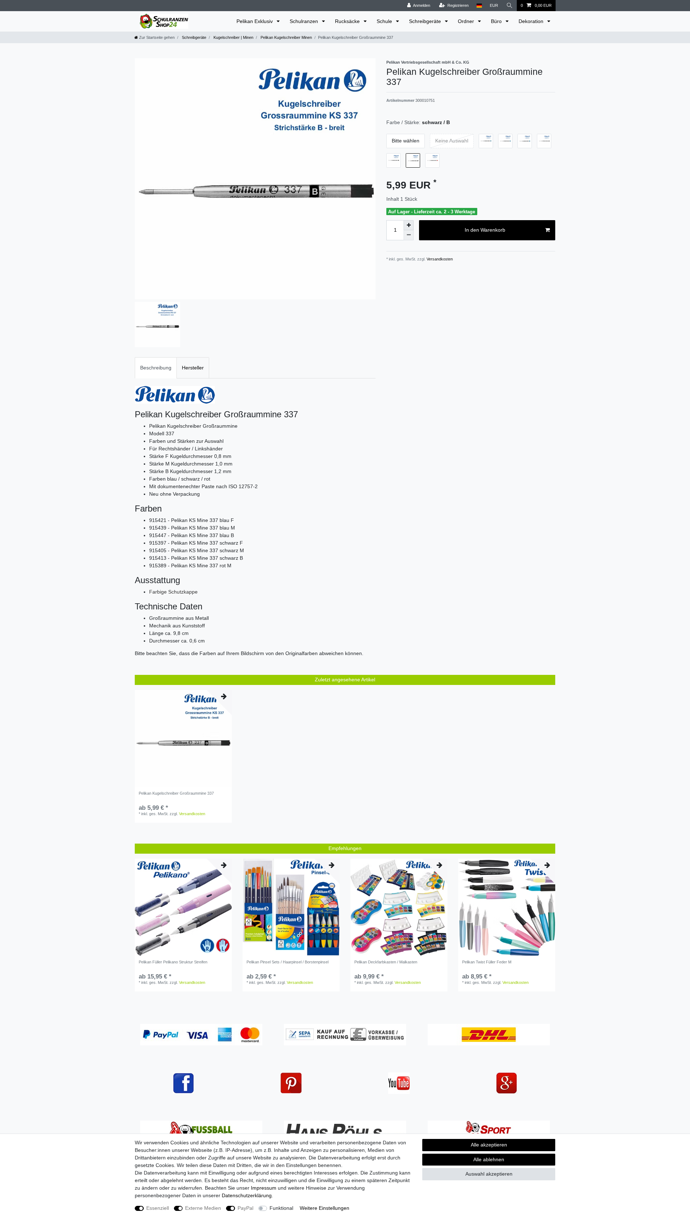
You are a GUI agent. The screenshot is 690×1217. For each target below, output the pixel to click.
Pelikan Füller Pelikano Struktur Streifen (173, 962)
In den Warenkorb (485, 230)
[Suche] (509, 5)
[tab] (156, 367)
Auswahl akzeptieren (488, 1174)
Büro (497, 21)
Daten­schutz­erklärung (247, 1195)
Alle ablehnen (488, 1159)
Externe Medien (203, 1208)
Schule (385, 21)
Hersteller (193, 368)
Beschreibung (155, 368)
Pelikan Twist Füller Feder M (486, 962)
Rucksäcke (348, 21)
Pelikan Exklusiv (255, 21)
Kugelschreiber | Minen (232, 37)
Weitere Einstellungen (324, 1208)
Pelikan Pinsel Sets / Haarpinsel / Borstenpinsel (287, 962)
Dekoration (532, 21)
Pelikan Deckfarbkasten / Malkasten (385, 962)
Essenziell (157, 1208)
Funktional (281, 1208)
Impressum (263, 1188)
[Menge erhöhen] (409, 225)
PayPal (245, 1208)
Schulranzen (304, 21)
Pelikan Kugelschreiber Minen (285, 37)
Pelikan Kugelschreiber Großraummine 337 (176, 793)
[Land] (479, 5)
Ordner (466, 21)
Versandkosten (439, 259)
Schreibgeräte (425, 21)
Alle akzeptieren (489, 1145)
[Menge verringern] (409, 235)
